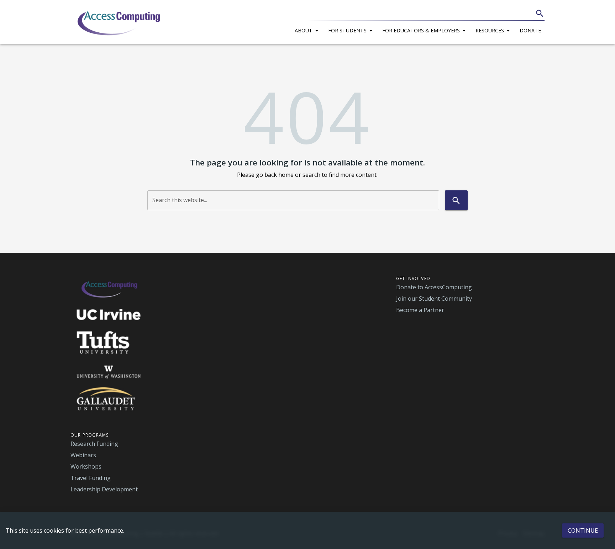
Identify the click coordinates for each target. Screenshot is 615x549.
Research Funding (94, 444)
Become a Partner (420, 310)
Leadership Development (104, 489)
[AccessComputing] (119, 22)
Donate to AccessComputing (434, 287)
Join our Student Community (434, 298)
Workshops (85, 466)
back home (279, 175)
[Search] (539, 13)
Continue (583, 530)
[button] (308, 29)
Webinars (83, 455)
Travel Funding (90, 478)
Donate (530, 30)
